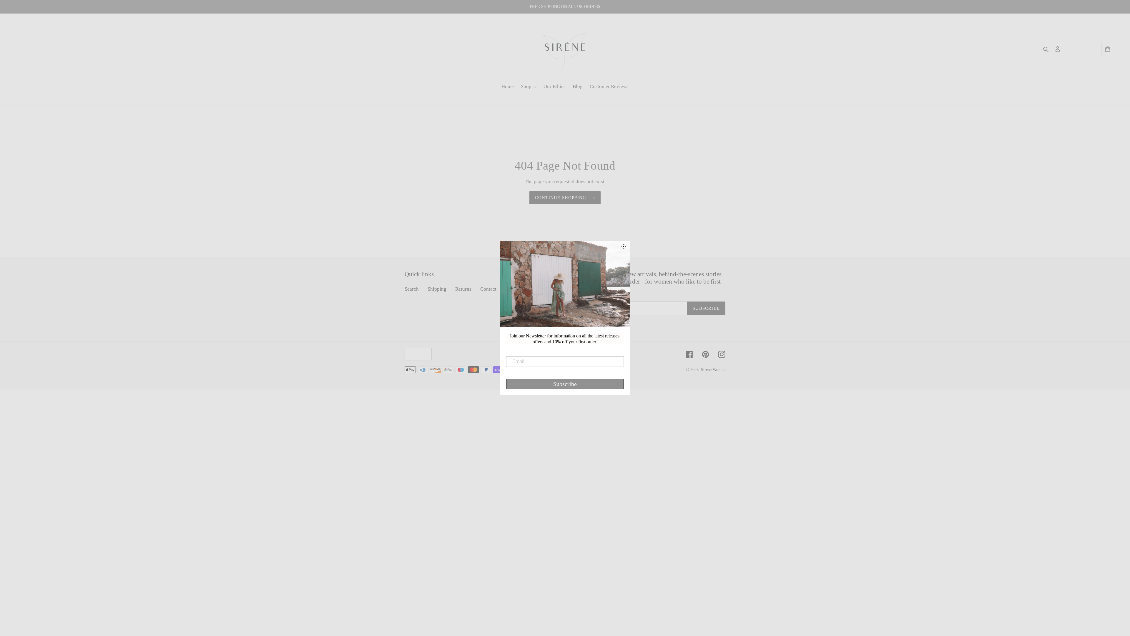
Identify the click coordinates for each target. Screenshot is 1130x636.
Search (412, 289)
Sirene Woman (713, 369)
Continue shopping (560, 197)
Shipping (437, 289)
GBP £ (416, 354)
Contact (488, 289)
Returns (463, 289)
